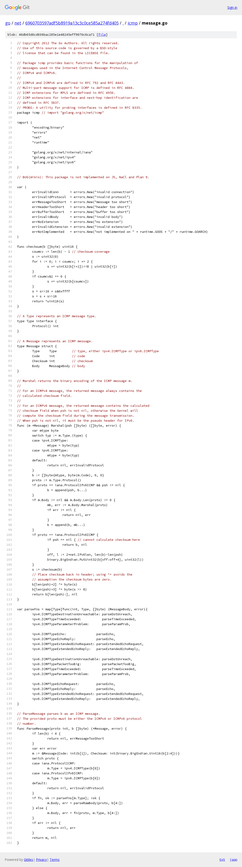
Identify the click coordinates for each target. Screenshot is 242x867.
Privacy (41, 859)
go (7, 23)
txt (222, 859)
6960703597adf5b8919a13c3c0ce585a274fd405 (72, 23)
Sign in (232, 7)
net (17, 23)
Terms (55, 859)
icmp (133, 23)
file (102, 35)
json (233, 859)
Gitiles (28, 859)
